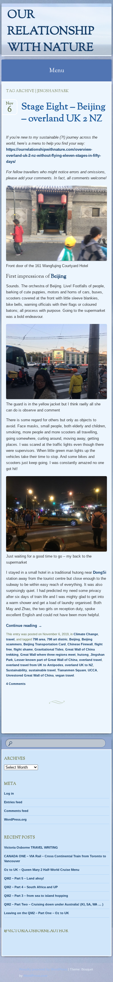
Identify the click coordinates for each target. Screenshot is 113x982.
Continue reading (24, 625)
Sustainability (16, 670)
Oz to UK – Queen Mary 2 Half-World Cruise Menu (41, 869)
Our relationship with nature (50, 31)
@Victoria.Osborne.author (36, 931)
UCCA (92, 670)
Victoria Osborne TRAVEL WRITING (31, 847)
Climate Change (86, 634)
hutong (83, 654)
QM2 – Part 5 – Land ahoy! (24, 878)
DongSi (99, 572)
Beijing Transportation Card (44, 644)
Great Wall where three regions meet (48, 654)
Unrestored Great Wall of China (30, 675)
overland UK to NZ (79, 665)
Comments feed (16, 811)
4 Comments (15, 683)
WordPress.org (15, 819)
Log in (9, 793)
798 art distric (57, 639)
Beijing (58, 276)
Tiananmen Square (71, 670)
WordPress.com (35, 975)
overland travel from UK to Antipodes (34, 665)
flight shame (23, 649)
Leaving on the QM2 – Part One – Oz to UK (36, 913)
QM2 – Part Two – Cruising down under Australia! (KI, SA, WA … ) (53, 904)
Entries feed (13, 802)
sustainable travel (42, 670)
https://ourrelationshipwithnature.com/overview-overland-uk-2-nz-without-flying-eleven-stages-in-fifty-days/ (53, 155)
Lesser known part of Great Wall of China (45, 660)
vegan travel (64, 675)
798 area (39, 639)
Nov (9, 105)
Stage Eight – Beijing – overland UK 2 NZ (63, 113)
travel (10, 639)
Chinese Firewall (80, 644)
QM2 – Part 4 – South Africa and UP (31, 887)
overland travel (90, 660)
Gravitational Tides (48, 649)
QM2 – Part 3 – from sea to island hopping (36, 895)
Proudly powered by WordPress (43, 969)
